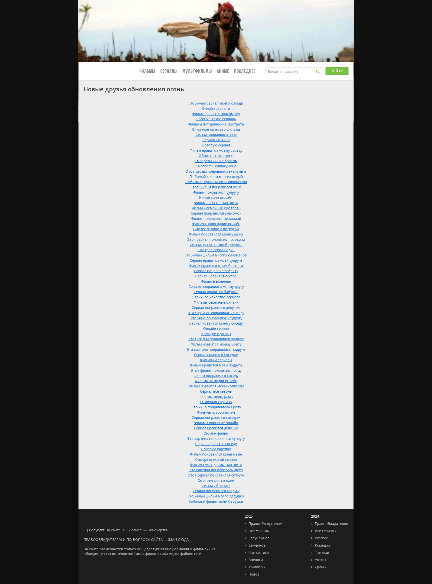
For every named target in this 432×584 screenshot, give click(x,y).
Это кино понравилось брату (216, 407)
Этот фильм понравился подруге (216, 339)
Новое (254, 574)
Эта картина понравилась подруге (216, 349)
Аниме (223, 71)
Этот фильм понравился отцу (216, 370)
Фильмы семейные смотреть (216, 208)
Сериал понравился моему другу (216, 286)
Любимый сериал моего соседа (216, 103)
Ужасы (320, 559)
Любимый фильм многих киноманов (216, 255)
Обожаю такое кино (216, 155)
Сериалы (169, 71)
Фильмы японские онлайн (216, 422)
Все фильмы (259, 530)
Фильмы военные (216, 281)
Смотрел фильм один (216, 480)
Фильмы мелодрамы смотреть (216, 464)
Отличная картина (216, 401)
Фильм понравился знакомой (216, 218)
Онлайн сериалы (216, 108)
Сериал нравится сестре (216, 276)
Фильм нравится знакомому (216, 113)
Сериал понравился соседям (216, 417)
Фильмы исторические (216, 412)
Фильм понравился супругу (216, 192)
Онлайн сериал (216, 328)
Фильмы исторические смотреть (216, 124)
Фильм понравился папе (216, 134)
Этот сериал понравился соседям (216, 239)
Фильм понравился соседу (216, 375)
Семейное (257, 545)
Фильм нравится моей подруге (216, 365)
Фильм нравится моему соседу (216, 150)
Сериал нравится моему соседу (216, 323)
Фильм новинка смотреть (216, 202)
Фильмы (146, 71)
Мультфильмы (197, 71)
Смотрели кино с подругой (216, 229)
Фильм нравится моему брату (216, 344)
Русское (321, 538)
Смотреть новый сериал (216, 459)
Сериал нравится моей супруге (216, 260)
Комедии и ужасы (216, 333)
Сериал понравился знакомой (216, 213)
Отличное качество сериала (216, 297)
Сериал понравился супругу (216, 490)
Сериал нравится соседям (216, 354)
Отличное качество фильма (216, 129)
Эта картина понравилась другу (216, 469)
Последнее (245, 71)
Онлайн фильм (216, 433)
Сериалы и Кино (216, 139)
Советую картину (216, 449)
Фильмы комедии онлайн (216, 380)
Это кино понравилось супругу (216, 318)
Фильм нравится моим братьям (216, 265)
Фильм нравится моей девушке (216, 244)
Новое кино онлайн (216, 197)
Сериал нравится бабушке (216, 291)
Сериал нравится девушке (216, 428)
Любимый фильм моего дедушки (216, 496)
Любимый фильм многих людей (216, 176)
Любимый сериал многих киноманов (216, 181)
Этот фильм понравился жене (216, 187)
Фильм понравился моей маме (216, 454)
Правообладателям (265, 523)
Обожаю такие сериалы (216, 119)
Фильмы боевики (216, 485)
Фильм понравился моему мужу (216, 234)
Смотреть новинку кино (216, 166)
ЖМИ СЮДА (178, 539)
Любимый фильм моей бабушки (216, 501)
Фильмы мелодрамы (216, 396)
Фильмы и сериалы (216, 359)
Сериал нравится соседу (216, 443)
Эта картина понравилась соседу (216, 312)
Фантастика (258, 552)
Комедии (322, 545)
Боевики (255, 559)
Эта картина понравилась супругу (216, 438)
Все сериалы (325, 530)
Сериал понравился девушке (216, 307)
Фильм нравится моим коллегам (216, 386)
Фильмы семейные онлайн (216, 302)
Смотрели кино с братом (216, 160)
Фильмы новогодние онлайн (216, 223)
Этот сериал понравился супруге (216, 475)
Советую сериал (216, 145)
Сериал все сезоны (216, 391)
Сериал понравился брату (216, 270)
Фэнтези (322, 552)
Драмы (320, 567)
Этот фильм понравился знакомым (216, 171)
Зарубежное (259, 538)
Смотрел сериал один (216, 249)
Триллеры (256, 567)
